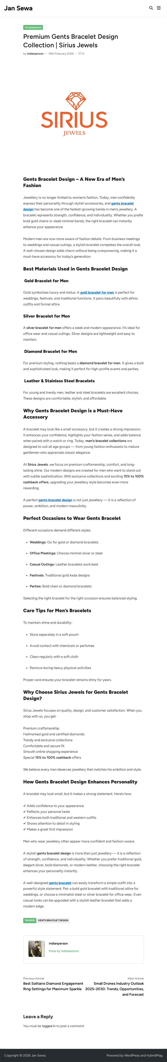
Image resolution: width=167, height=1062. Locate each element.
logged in (49, 1026)
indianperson (35, 53)
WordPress (132, 1055)
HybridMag (154, 1055)
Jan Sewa (18, 8)
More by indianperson (64, 951)
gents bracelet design (53, 920)
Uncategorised (33, 27)
